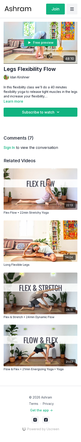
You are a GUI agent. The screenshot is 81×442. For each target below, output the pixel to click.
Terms (33, 404)
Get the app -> (41, 410)
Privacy (48, 404)
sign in (9, 147)
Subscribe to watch (38, 112)
